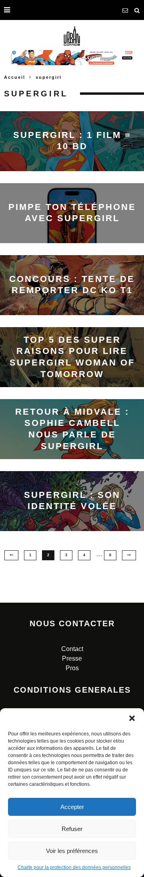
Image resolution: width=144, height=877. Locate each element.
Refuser (72, 828)
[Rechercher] (137, 10)
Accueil (14, 77)
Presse (72, 658)
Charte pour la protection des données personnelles (74, 867)
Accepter (72, 806)
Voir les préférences (72, 850)
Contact (72, 648)
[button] (132, 718)
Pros (72, 668)
